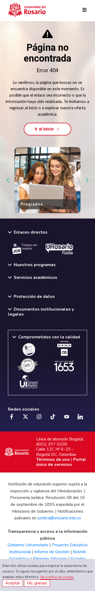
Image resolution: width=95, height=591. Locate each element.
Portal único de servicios (61, 462)
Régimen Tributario (50, 559)
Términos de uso (53, 459)
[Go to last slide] (8, 180)
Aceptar (12, 583)
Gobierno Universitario (28, 545)
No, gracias (37, 583)
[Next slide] (87, 180)
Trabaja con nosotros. (29, 247)
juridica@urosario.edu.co (59, 518)
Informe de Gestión (51, 552)
